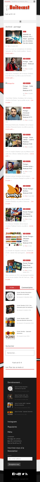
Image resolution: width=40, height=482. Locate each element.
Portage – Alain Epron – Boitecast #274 (28, 64)
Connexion (11, 437)
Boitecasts (28, 58)
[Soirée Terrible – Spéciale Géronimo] (10, 335)
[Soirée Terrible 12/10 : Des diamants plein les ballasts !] (10, 309)
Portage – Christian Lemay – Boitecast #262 (28, 166)
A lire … (13, 287)
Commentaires (27, 287)
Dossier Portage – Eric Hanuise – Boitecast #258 (28, 214)
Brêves (24, 31)
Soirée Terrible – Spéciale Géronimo (23, 411)
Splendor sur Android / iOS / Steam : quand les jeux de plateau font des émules (28, 38)
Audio (24, 58)
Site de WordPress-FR (14, 443)
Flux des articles (14, 439)
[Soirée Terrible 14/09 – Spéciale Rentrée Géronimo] (10, 322)
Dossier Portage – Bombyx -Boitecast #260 (28, 191)
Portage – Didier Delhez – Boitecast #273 (28, 88)
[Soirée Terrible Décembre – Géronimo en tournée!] (10, 296)
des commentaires (15, 441)
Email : (10, 455)
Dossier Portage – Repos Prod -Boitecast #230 (28, 265)
